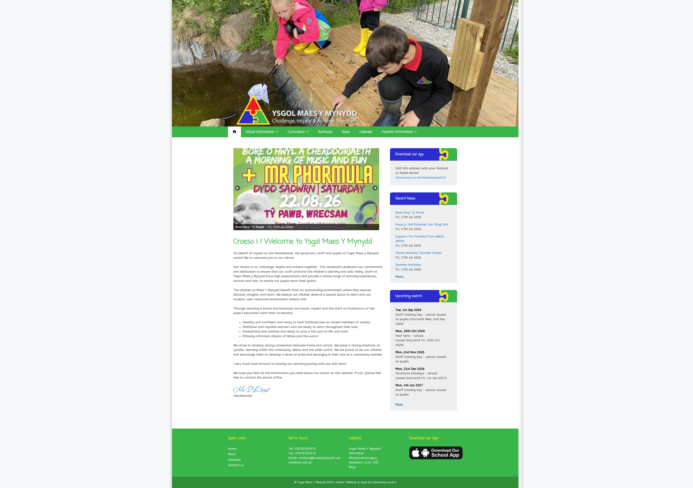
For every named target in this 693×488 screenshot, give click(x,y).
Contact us (236, 465)
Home (232, 448)
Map (352, 467)
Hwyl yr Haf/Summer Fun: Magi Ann (421, 224)
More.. (400, 276)
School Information (260, 131)
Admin (340, 482)
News (346, 131)
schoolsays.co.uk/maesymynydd (419, 177)
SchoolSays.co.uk (383, 482)
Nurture (324, 131)
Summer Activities (408, 264)
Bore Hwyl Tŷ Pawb (409, 212)
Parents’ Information (397, 131)
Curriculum (296, 131)
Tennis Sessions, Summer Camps (418, 253)
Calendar (365, 131)
